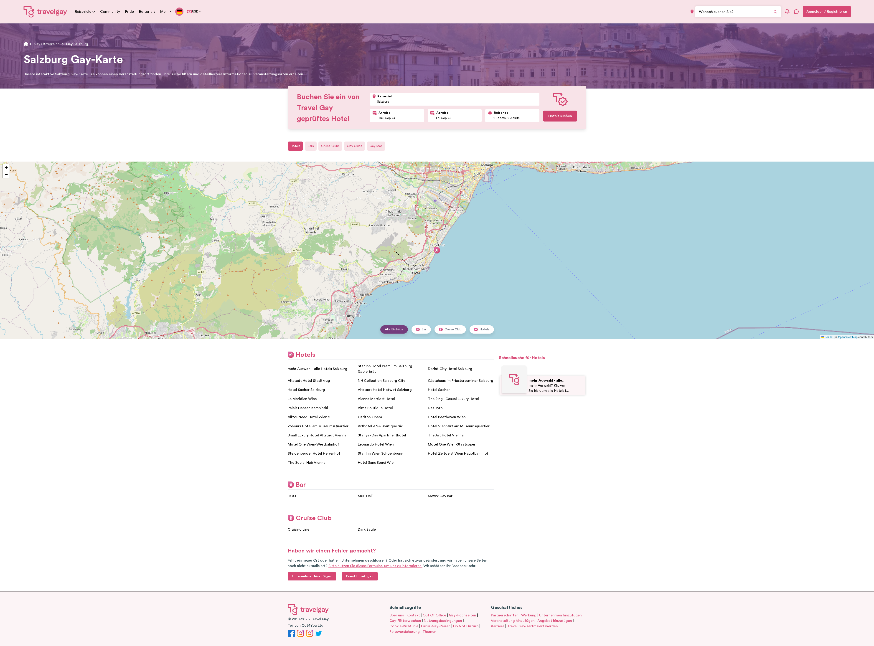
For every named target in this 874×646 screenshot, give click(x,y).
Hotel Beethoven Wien (447, 417)
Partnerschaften (504, 615)
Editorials (147, 11)
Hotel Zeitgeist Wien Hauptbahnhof (458, 453)
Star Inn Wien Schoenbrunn (380, 453)
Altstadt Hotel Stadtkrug (309, 381)
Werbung (528, 615)
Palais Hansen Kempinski (308, 408)
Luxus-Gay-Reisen (435, 626)
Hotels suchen (560, 116)
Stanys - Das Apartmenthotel (382, 435)
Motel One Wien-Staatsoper (451, 444)
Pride (129, 11)
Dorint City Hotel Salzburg (450, 369)
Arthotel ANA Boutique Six (380, 426)
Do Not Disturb (465, 626)
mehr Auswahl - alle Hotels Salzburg (317, 369)
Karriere (497, 626)
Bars (310, 146)
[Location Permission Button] (692, 12)
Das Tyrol (436, 408)
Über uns (396, 615)
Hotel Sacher (439, 390)
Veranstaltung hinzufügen (513, 621)
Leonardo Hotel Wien (376, 444)
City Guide (354, 146)
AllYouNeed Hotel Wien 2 (309, 417)
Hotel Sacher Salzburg (306, 390)
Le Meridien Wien (302, 399)
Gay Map (376, 146)
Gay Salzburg (77, 44)
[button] (437, 250)
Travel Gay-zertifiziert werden (532, 626)
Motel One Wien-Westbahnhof (313, 444)
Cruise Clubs (330, 146)
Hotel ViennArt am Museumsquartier (459, 426)
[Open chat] (796, 11)
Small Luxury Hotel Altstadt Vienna (317, 435)
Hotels (295, 146)
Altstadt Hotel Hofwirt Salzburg (385, 390)
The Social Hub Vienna (306, 462)
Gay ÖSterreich (47, 44)
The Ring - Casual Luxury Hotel (453, 399)
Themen (429, 631)
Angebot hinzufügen (554, 621)
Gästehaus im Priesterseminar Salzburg (460, 381)
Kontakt (413, 615)
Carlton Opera (370, 417)
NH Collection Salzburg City (381, 381)
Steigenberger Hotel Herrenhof (314, 453)
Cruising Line (298, 529)
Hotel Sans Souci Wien (377, 462)
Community (110, 11)
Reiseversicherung (404, 631)
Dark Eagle (367, 529)
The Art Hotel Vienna (446, 435)
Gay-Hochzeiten (462, 615)
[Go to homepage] (45, 12)
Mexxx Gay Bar (440, 496)
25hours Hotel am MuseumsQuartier (318, 426)
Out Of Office (434, 615)
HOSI (292, 496)
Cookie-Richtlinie (403, 626)
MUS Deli (365, 496)
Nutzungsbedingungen (443, 621)
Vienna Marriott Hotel (376, 399)
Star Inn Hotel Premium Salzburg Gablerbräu (385, 368)
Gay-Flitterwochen (405, 621)
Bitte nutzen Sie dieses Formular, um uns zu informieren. (375, 566)
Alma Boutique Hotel (375, 408)
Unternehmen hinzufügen (560, 615)
